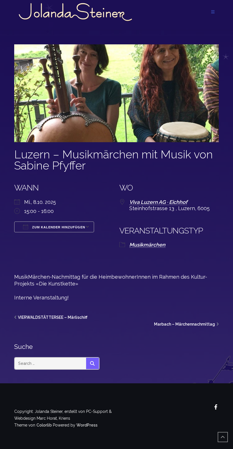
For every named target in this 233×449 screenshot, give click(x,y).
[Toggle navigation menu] (213, 12)
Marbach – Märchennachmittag (184, 324)
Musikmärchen (147, 245)
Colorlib (44, 425)
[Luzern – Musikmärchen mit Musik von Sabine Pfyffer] (116, 93)
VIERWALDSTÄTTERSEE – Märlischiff (53, 317)
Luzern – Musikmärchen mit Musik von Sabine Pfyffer (113, 160)
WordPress (86, 425)
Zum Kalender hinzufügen (58, 227)
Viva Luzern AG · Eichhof (158, 202)
